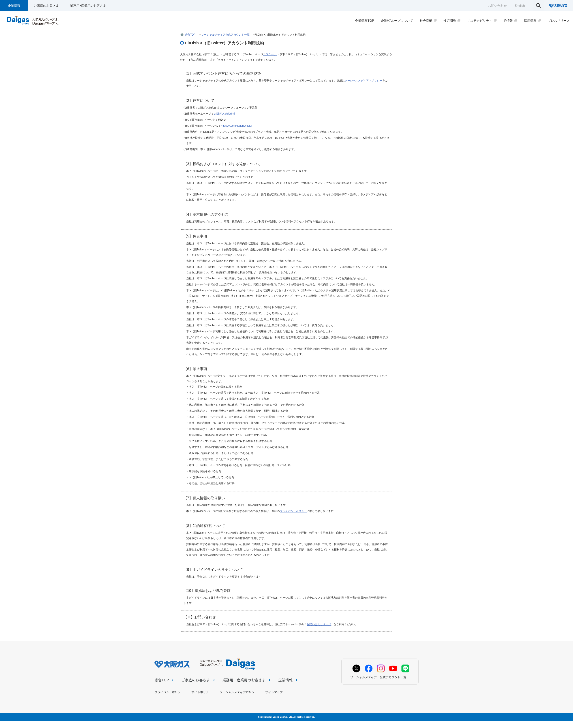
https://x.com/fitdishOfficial (236, 125)
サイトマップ (274, 692)
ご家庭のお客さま (46, 5)
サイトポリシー (201, 692)
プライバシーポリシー (293, 511)
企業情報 (14, 5)
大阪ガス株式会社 (224, 113)
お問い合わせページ (319, 624)
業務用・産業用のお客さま (88, 5)
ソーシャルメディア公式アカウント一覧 (225, 34)
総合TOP (190, 34)
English (520, 5)
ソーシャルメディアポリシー (238, 692)
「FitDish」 (270, 54)
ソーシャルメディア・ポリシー (363, 80)
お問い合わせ (497, 5)
